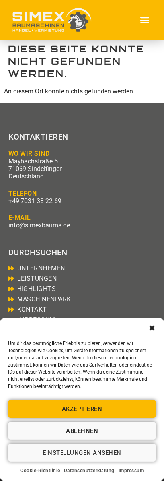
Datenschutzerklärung (89, 470)
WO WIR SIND (29, 153)
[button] (152, 328)
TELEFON (22, 193)
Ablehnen (82, 430)
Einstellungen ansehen (82, 452)
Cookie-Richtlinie (40, 470)
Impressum (131, 470)
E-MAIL (19, 217)
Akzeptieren (82, 409)
